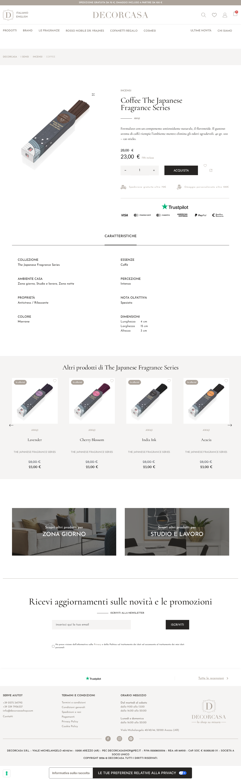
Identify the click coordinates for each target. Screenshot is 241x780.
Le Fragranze (49, 30)
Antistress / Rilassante (33, 302)
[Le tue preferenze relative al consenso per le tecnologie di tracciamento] (6, 773)
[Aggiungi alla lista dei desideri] (55, 381)
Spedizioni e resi (71, 712)
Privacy (97, 645)
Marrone (24, 321)
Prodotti (10, 30)
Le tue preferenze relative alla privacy (137, 773)
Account (228, 15)
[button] (203, 15)
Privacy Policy (70, 721)
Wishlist (214, 15)
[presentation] (11, 425)
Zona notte (66, 283)
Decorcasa (10, 57)
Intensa (126, 283)
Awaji (137, 118)
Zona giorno (26, 283)
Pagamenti (68, 716)
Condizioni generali (73, 707)
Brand (28, 30)
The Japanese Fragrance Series (39, 264)
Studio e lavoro (46, 283)
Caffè (124, 264)
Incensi (37, 57)
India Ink (149, 439)
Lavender (35, 439)
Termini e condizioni (74, 702)
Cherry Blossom (92, 439)
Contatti (8, 716)
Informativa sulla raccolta (71, 773)
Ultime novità (201, 30)
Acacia (206, 439)
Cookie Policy (70, 726)
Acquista (181, 170)
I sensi (25, 57)
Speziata (126, 302)
